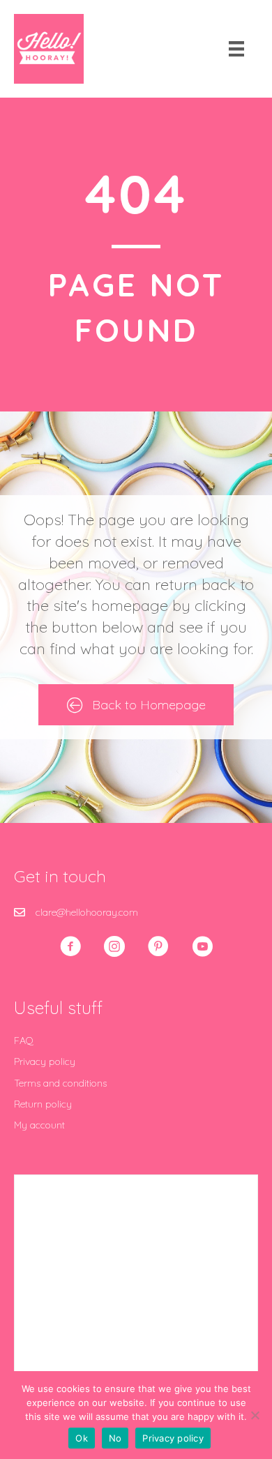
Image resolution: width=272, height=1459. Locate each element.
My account (39, 1125)
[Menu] (236, 48)
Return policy (43, 1104)
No (115, 1438)
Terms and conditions (60, 1083)
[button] (70, 946)
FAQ (23, 1040)
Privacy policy (44, 1061)
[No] (255, 1415)
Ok (81, 1438)
